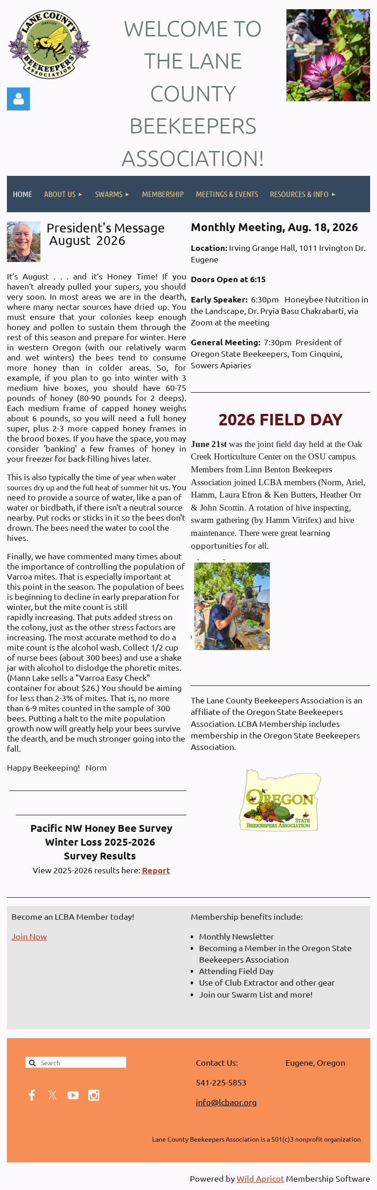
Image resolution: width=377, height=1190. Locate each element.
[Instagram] (93, 1095)
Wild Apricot (260, 1178)
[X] (52, 1095)
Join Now (29, 936)
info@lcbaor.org (226, 1102)
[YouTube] (73, 1095)
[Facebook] (31, 1095)
